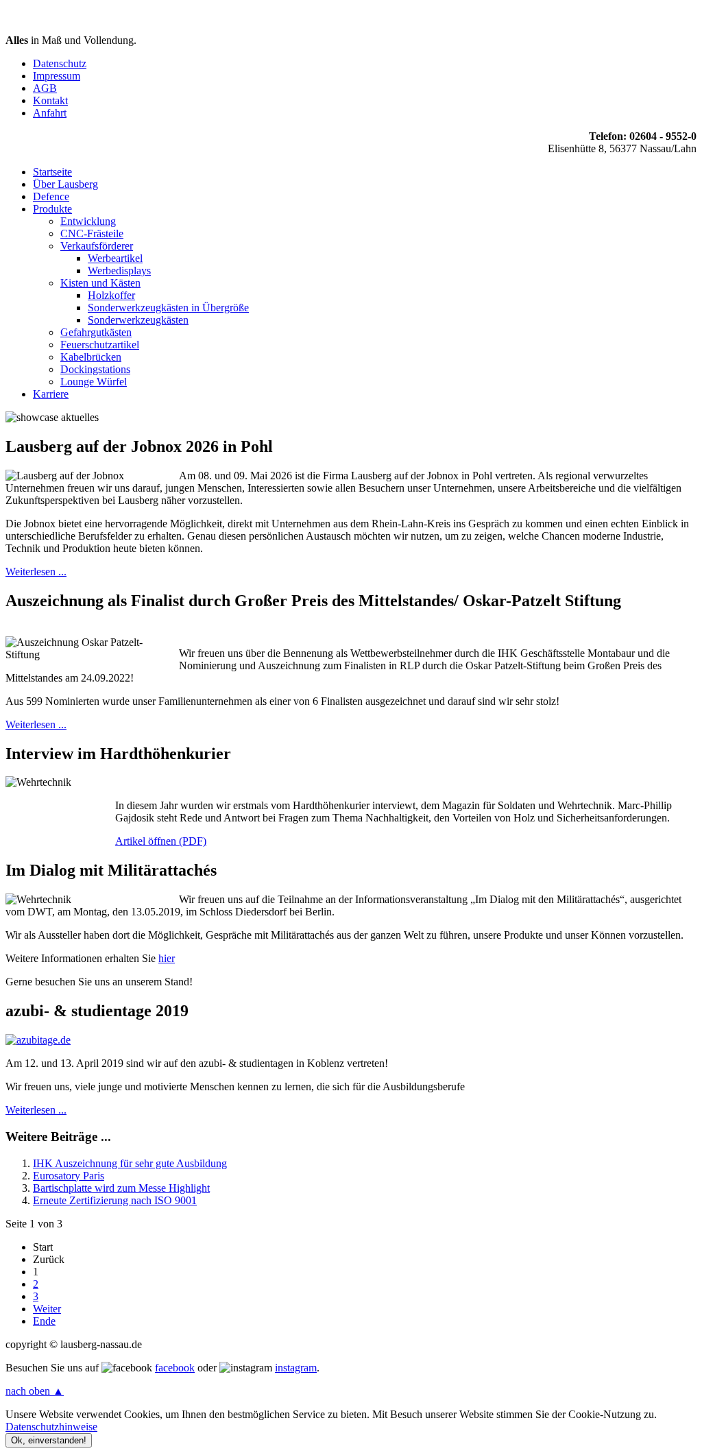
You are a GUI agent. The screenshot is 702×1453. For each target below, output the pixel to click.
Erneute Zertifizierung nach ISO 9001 (115, 1200)
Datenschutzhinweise (51, 1426)
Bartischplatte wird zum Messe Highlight (121, 1188)
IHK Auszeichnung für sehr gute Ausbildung (130, 1163)
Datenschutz (59, 63)
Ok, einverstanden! (48, 1440)
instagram (296, 1367)
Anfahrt (49, 113)
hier (166, 958)
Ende (44, 1321)
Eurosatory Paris (68, 1175)
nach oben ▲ (34, 1391)
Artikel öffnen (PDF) (160, 841)
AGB (45, 88)
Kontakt (50, 100)
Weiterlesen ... (35, 571)
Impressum (56, 76)
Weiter (47, 1308)
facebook (175, 1367)
